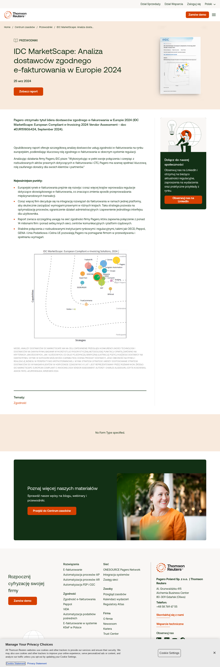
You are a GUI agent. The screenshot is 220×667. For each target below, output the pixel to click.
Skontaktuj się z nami (170, 615)
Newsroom (110, 623)
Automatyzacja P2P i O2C (79, 584)
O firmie (108, 618)
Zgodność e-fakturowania (79, 599)
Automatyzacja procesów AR (81, 579)
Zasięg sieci (110, 579)
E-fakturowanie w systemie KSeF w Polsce (80, 625)
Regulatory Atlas (113, 604)
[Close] (214, 653)
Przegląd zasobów (114, 594)
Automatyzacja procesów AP (81, 574)
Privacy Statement (36, 663)
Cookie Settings (169, 653)
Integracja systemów (116, 574)
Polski (208, 4)
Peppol (67, 604)
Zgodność (20, 403)
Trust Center (111, 633)
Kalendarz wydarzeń (116, 599)
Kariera (107, 628)
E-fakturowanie (72, 569)
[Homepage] (15, 15)
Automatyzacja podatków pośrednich (79, 616)
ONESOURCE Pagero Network (121, 569)
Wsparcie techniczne (170, 624)
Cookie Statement (15, 663)
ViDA (66, 609)
